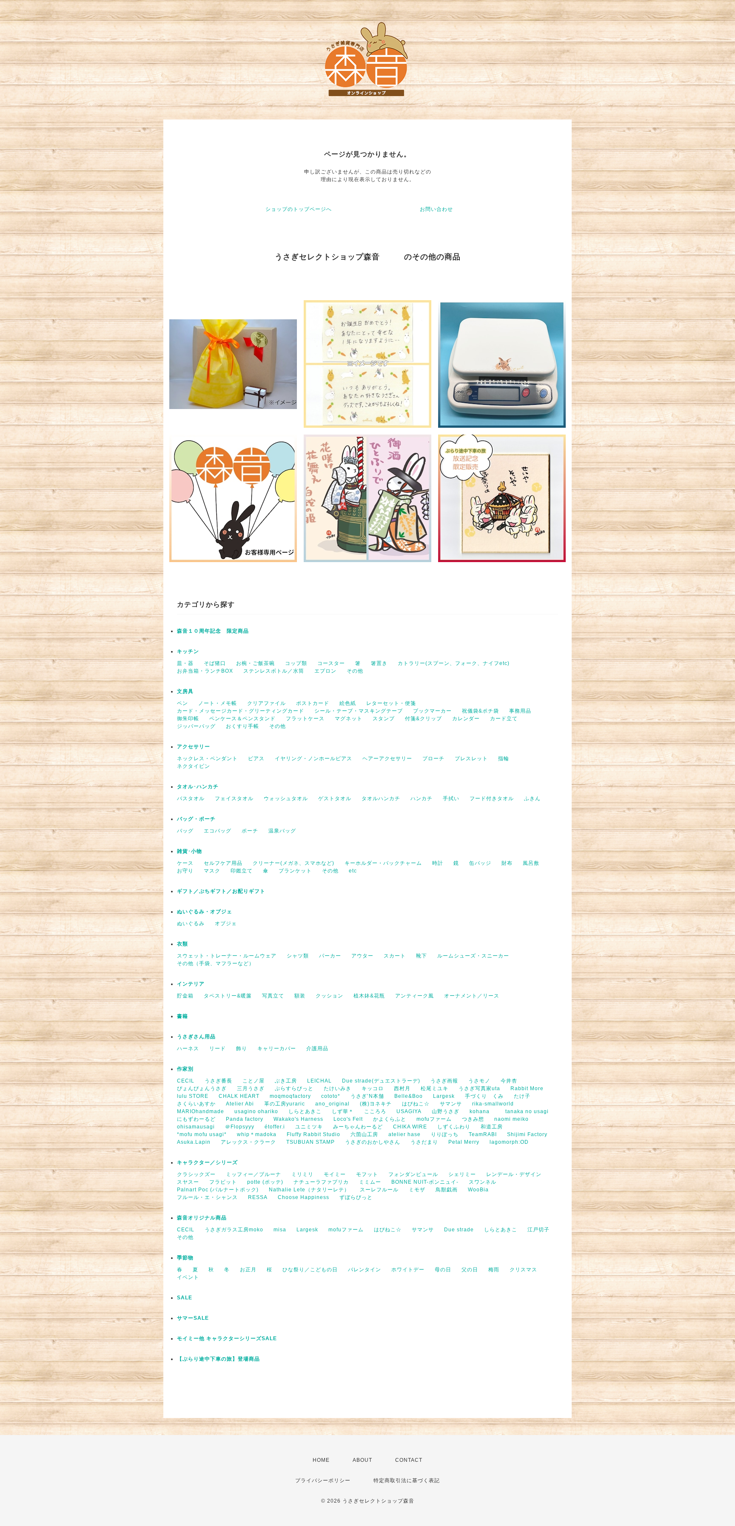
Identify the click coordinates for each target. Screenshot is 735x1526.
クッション (329, 996)
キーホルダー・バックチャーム (383, 863)
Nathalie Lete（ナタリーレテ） (309, 1190)
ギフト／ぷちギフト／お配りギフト (221, 891)
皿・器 (185, 663)
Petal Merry (463, 1142)
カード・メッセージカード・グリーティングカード (240, 711)
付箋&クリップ (423, 719)
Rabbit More (527, 1088)
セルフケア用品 (223, 863)
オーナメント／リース (471, 996)
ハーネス (188, 1048)
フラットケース (305, 719)
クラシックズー (196, 1174)
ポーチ (250, 831)
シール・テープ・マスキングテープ (358, 711)
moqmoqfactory (290, 1096)
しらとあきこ (305, 1111)
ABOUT (362, 1460)
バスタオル (191, 798)
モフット (367, 1174)
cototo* (330, 1096)
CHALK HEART (239, 1096)
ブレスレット (471, 759)
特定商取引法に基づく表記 (406, 1480)
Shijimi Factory (527, 1134)
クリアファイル (266, 703)
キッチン (188, 651)
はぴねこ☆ (416, 1104)
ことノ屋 (253, 1081)
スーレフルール (379, 1190)
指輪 (503, 759)
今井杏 (509, 1081)
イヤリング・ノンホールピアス (313, 759)
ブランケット (295, 871)
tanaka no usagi (527, 1111)
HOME (321, 1460)
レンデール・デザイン (513, 1174)
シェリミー (462, 1174)
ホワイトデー (407, 1270)
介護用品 (317, 1048)
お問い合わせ (436, 209)
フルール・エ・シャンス (207, 1197)
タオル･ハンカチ (198, 787)
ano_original (332, 1104)
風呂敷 (531, 863)
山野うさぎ (445, 1111)
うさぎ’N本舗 (367, 1096)
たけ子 (522, 1096)
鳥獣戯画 (447, 1190)
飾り (241, 1048)
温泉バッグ (282, 831)
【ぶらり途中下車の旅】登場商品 (218, 1359)
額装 (299, 996)
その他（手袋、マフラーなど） (215, 963)
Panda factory (244, 1119)
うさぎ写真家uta (479, 1088)
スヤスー (188, 1182)
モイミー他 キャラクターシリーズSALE (227, 1338)
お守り (185, 871)
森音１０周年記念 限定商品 (213, 631)
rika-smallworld (493, 1104)
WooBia (478, 1190)
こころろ (375, 1111)
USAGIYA (409, 1111)
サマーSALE (193, 1318)
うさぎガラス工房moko (234, 1230)
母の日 (443, 1270)
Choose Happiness (303, 1197)
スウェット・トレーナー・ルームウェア (226, 956)
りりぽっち (445, 1134)
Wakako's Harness (298, 1119)
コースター (331, 663)
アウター (362, 956)
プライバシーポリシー (322, 1480)
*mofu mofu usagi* (202, 1134)
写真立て (273, 996)
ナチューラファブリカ (321, 1182)
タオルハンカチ (381, 798)
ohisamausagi (196, 1127)
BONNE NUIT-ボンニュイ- (425, 1182)
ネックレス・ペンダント (207, 759)
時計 (437, 863)
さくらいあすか (196, 1104)
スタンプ (384, 719)
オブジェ (226, 923)
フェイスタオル (234, 798)
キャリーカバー (276, 1048)
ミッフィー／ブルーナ (253, 1174)
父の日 (470, 1270)
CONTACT (408, 1460)
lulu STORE (192, 1096)
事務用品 (520, 711)
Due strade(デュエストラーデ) (381, 1081)
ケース (185, 863)
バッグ (185, 831)
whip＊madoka (256, 1134)
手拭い (451, 798)
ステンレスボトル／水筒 (273, 671)
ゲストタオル (334, 798)
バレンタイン (364, 1270)
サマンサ (451, 1104)
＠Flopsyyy (239, 1127)
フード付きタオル (492, 798)
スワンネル (482, 1182)
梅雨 (493, 1270)
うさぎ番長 (218, 1081)
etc (353, 871)
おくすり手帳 (242, 726)
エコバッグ (217, 831)
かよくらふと (389, 1119)
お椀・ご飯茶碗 (255, 663)
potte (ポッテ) (265, 1182)
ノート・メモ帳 (217, 703)
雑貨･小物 (189, 851)
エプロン (325, 671)
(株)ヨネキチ (376, 1104)
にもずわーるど (196, 1119)
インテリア (191, 984)
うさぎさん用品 (196, 1037)
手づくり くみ (484, 1096)
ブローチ (433, 759)
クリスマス (523, 1270)
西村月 (402, 1088)
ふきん (532, 798)
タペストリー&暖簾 (228, 996)
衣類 (182, 944)
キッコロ (373, 1088)
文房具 (185, 691)
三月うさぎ (251, 1088)
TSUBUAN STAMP (310, 1142)
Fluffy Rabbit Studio (313, 1134)
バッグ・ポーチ (196, 819)
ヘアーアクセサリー (387, 759)
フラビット (223, 1182)
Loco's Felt (348, 1119)
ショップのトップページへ (298, 209)
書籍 (182, 1016)
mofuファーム (434, 1119)
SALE (184, 1298)
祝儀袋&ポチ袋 (480, 711)
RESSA (258, 1197)
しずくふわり (453, 1127)
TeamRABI (483, 1134)
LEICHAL (319, 1081)
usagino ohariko (256, 1111)
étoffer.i (275, 1127)
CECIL (185, 1081)
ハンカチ (421, 798)
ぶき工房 (286, 1081)
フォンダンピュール (413, 1174)
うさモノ (479, 1081)
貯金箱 (185, 996)
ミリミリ (302, 1174)
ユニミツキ (309, 1127)
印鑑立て (242, 871)
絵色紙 (347, 703)
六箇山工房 (364, 1134)
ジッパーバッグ (196, 726)
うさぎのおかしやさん (372, 1142)
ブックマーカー (432, 711)
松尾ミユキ (434, 1088)
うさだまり (424, 1142)
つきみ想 (473, 1119)
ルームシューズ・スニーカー (473, 956)
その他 (355, 671)
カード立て (504, 719)
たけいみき (337, 1088)
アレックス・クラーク (248, 1142)
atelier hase (404, 1134)
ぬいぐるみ (191, 923)
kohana (482, 1111)
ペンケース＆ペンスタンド (242, 719)
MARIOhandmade (200, 1111)
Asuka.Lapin (194, 1142)
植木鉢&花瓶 (369, 996)
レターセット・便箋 (391, 703)
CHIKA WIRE (410, 1127)
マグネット (348, 719)
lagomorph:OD (509, 1142)
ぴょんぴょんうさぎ (202, 1088)
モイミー (335, 1174)
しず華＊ (343, 1111)
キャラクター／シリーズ (207, 1162)
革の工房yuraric (284, 1104)
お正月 (248, 1270)
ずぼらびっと (356, 1197)
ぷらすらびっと (294, 1088)
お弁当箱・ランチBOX (205, 671)
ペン (182, 703)
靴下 (421, 956)
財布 (507, 863)
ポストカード (312, 703)
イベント (188, 1277)
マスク (212, 871)
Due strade (459, 1230)
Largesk (444, 1096)
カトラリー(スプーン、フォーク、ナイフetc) (454, 663)
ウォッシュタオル (286, 798)
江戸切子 (538, 1230)
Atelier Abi (240, 1104)
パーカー (330, 956)
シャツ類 (298, 956)
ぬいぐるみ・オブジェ (204, 912)
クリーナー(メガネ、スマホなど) (293, 863)
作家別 (185, 1069)
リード (217, 1048)
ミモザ (417, 1190)
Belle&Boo (408, 1096)
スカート (395, 956)
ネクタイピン (193, 766)
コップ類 (296, 663)
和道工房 (492, 1127)
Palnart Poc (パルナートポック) (218, 1190)
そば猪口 (215, 663)
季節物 (185, 1258)
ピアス (256, 759)
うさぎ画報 (444, 1081)
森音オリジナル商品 (202, 1218)
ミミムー (370, 1182)
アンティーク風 (414, 996)
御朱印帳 (188, 719)
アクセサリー (193, 747)
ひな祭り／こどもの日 (310, 1270)
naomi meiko (514, 1119)
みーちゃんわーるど (358, 1127)
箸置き (379, 663)
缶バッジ (480, 863)
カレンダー (466, 719)
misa (279, 1230)
